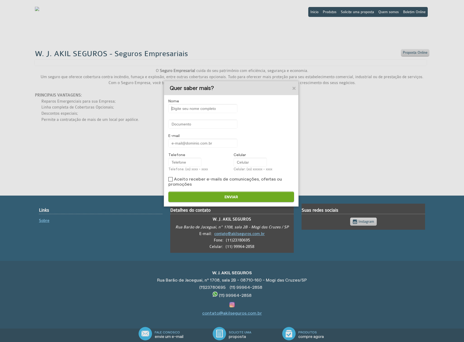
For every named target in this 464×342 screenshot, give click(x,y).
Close (294, 88)
